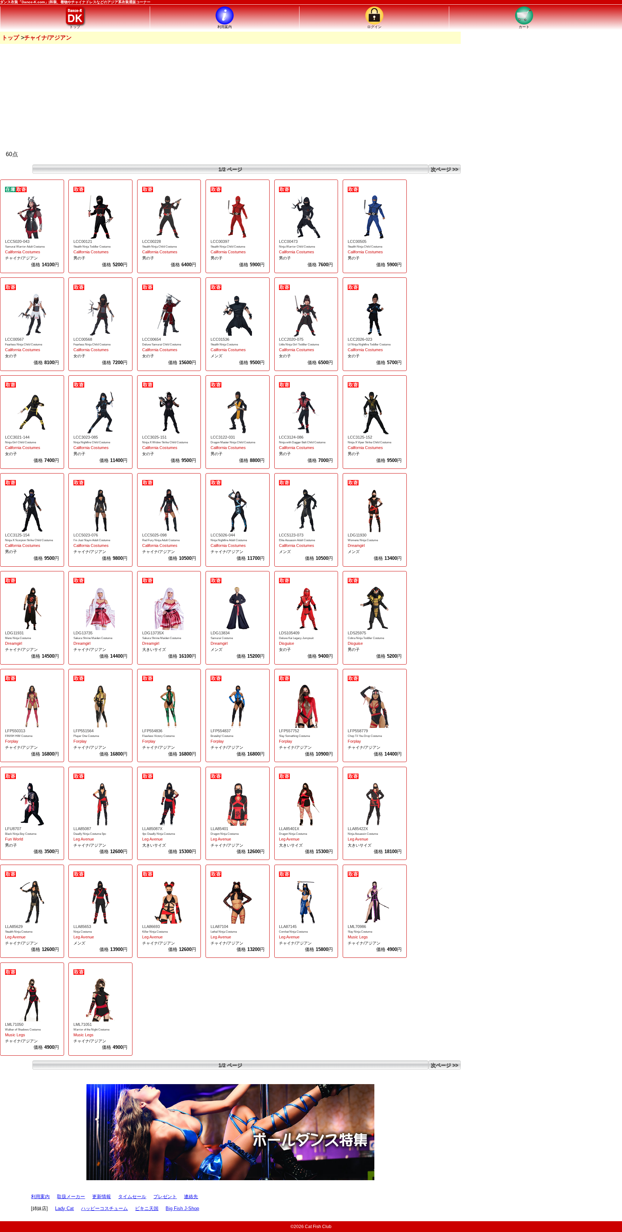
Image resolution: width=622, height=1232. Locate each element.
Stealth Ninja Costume (224, 344)
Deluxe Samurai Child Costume (161, 344)
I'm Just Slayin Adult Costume (91, 540)
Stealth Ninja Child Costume (159, 246)
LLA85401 (219, 828)
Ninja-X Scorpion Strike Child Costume (29, 540)
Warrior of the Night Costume (91, 1029)
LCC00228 (151, 241)
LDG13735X (153, 633)
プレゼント (165, 1196)
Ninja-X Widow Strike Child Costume (165, 442)
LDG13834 (220, 633)
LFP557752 (289, 731)
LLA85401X (289, 828)
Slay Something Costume (294, 736)
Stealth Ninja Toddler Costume (92, 246)
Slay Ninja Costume (360, 931)
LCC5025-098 (154, 535)
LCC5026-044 (223, 535)
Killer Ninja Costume (155, 931)
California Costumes (22, 252)
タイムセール (132, 1196)
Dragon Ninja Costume (225, 833)
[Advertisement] (230, 97)
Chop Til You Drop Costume (365, 736)
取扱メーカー (71, 1196)
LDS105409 (289, 633)
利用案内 (40, 1196)
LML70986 (357, 926)
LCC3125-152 (360, 437)
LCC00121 (82, 241)
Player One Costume (86, 736)
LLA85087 (82, 828)
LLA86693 (151, 926)
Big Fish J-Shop (182, 1208)
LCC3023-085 (85, 437)
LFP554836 (152, 731)
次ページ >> (444, 169)
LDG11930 (357, 535)
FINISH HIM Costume (18, 736)
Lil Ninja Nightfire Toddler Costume (369, 344)
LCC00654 (151, 339)
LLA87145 (288, 926)
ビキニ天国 (146, 1208)
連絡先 (191, 1196)
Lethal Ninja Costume (224, 931)
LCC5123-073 (291, 535)
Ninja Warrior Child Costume (297, 246)
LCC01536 (220, 339)
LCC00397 (220, 241)
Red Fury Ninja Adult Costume (161, 540)
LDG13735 (83, 633)
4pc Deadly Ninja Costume (158, 833)
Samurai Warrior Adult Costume (25, 246)
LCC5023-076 (85, 535)
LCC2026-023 (360, 339)
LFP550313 (15, 731)
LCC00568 (82, 339)
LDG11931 (14, 633)
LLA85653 (82, 926)
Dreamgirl (356, 545)
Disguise (286, 643)
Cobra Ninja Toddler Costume (366, 638)
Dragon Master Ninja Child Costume (233, 442)
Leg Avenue (83, 839)
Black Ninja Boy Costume (20, 833)
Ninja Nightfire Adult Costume (229, 540)
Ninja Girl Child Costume (20, 442)
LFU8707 (13, 828)
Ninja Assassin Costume (363, 833)
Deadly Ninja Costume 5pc (89, 833)
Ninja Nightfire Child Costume (91, 442)
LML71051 (82, 1024)
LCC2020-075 (291, 339)
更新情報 (101, 1196)
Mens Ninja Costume (18, 638)
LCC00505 (357, 241)
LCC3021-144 (17, 437)
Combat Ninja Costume (293, 931)
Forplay (11, 741)
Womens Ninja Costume (363, 540)
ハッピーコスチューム (104, 1208)
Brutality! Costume (222, 736)
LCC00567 (14, 339)
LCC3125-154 (17, 535)
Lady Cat (64, 1208)
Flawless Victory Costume (158, 736)
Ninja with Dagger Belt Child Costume (302, 442)
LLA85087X (152, 828)
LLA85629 (14, 926)
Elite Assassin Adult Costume (297, 540)
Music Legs (358, 937)
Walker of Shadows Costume (23, 1029)
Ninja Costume (82, 931)
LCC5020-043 (17, 241)
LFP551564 (83, 731)
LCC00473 (288, 241)
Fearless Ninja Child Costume (23, 344)
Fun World (14, 839)
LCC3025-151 (154, 437)
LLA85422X (358, 828)
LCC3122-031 (223, 437)
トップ (10, 38)
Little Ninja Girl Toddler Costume (299, 344)
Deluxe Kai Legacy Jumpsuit (296, 638)
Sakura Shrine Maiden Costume (92, 638)
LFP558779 (358, 731)
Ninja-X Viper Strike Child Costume (369, 442)
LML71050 (14, 1024)
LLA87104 (219, 926)
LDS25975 (357, 633)
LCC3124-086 (291, 437)
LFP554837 (221, 731)
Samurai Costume (222, 638)
